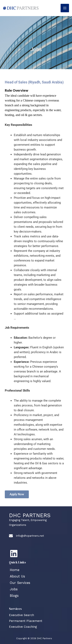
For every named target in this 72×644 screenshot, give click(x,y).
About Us (17, 576)
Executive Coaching (23, 627)
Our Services (20, 583)
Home (14, 570)
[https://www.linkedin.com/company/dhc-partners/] (14, 553)
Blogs (14, 596)
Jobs (14, 589)
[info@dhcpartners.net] (26, 535)
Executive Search (21, 615)
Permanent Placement (25, 621)
